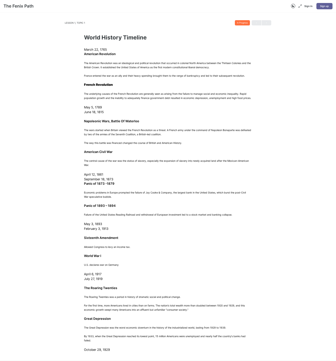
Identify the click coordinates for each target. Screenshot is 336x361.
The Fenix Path (19, 6)
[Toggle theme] (293, 6)
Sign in (308, 6)
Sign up (324, 6)
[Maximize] (299, 6)
